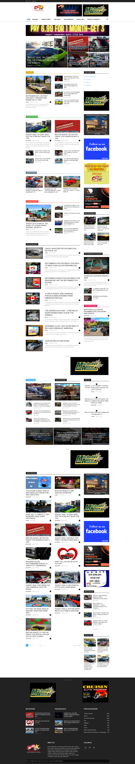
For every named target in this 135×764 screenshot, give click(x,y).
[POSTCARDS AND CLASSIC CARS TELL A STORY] (67, 391)
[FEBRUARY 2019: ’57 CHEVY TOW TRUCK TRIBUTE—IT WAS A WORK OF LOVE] (71, 181)
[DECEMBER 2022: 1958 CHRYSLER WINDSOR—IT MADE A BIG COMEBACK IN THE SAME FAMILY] (52, 182)
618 (40, 645)
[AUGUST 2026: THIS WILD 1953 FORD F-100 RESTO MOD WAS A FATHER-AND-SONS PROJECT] (99, 44)
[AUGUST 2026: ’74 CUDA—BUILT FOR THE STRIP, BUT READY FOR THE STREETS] (46, 54)
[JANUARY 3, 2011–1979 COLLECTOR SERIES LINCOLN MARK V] (38, 391)
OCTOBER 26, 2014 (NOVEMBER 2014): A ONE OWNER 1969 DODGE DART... (72, 94)
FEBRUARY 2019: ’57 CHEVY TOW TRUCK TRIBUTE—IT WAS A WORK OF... (71, 190)
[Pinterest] (89, 747)
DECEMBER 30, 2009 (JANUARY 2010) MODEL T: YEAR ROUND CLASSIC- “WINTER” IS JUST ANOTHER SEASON (42, 405)
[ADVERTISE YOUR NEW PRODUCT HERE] (96, 265)
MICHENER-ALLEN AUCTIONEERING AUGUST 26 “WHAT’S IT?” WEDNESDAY (37, 564)
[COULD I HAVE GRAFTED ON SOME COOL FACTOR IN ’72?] (34, 253)
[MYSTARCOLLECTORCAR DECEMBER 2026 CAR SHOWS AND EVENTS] (96, 327)
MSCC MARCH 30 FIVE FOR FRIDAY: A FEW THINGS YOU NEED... (71, 86)
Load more (96, 629)
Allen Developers (59, 761)
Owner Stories (45, 19)
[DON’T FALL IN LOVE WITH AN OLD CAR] (67, 553)
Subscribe (34, 1)
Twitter (87, 82)
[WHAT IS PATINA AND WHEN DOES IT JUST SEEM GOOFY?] (59, 730)
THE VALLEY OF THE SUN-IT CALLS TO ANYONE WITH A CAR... (103, 243)
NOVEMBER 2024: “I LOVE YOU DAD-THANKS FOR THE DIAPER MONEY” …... (103, 665)
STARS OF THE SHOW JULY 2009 (72, 213)
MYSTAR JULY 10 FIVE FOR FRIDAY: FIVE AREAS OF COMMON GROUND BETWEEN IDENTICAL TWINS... (96, 401)
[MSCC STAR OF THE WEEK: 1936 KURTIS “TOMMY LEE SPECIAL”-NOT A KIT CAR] (88, 614)
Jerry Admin (30, 65)
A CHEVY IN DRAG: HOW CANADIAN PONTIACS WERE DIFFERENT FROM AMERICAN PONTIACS (59, 296)
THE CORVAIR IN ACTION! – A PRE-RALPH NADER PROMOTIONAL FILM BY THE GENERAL (61, 313)
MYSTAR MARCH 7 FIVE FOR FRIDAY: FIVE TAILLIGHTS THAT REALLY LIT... (71, 78)
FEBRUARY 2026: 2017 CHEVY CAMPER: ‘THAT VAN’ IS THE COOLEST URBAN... (100, 622)
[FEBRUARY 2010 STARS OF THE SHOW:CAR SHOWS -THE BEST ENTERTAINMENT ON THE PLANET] (59, 222)
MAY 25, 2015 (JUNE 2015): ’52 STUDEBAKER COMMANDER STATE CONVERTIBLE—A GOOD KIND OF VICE (42, 420)
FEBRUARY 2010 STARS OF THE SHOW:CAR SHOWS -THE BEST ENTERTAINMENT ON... (72, 222)
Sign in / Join (28, 1)
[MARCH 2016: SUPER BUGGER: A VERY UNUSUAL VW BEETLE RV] (59, 722)
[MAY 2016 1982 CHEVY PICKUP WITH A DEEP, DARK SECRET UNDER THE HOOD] (90, 237)
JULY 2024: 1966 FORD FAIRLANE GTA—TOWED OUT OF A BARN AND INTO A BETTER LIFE (42, 412)
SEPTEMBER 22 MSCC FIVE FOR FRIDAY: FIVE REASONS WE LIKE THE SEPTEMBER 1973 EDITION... (62, 280)
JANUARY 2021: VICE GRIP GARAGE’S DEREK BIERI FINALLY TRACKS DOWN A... (72, 715)
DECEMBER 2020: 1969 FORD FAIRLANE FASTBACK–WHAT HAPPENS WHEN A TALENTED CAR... (89, 666)
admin (27, 102)
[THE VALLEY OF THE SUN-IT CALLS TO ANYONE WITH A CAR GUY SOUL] (103, 237)
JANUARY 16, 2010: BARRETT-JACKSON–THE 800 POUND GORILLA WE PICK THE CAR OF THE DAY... (96, 387)
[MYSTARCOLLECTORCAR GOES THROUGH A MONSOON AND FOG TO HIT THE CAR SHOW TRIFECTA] (58, 412)
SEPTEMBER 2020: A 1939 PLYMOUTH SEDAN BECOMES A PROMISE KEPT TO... (34, 190)
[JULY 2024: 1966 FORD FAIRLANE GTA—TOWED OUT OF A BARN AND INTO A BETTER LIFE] (29, 412)
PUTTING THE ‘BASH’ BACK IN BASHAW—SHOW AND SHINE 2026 (71, 160)
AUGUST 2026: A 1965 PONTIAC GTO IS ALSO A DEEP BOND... (67, 586)
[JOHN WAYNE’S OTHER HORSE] (34, 345)
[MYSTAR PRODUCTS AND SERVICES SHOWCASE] (67, 482)
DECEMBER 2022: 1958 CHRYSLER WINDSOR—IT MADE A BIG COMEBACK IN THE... (52, 190)
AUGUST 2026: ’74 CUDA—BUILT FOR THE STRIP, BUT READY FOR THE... (38, 136)
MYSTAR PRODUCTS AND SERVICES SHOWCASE (64, 492)
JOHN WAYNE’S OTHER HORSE (57, 341)
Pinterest (88, 85)
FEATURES (35, 19)
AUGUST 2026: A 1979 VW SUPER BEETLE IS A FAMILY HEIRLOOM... (67, 610)
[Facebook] (85, 747)
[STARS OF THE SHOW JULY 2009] (59, 215)
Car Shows (57, 19)
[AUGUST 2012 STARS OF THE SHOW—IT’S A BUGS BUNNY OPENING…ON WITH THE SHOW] (38, 213)
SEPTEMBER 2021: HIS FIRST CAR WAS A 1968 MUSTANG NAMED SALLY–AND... (37, 98)
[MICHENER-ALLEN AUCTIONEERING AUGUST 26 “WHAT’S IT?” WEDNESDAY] (38, 553)
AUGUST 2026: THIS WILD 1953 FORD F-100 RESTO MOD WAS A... (42, 152)
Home (28, 19)
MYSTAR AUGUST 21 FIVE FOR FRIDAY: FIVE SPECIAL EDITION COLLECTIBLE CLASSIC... (37, 634)
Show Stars (80, 19)
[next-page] (29, 111)
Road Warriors (68, 19)
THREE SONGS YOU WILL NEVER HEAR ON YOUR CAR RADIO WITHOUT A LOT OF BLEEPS (71, 420)
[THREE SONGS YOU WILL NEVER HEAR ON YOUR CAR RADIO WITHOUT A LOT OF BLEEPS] (58, 420)
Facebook (88, 79)
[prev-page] (27, 111)
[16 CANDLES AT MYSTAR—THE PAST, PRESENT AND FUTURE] (88, 290)
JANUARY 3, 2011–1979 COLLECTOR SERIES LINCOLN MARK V (36, 395)
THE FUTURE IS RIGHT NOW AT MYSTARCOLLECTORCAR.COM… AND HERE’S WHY (38, 493)
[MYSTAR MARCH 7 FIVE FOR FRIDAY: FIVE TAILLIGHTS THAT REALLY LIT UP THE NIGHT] (59, 78)
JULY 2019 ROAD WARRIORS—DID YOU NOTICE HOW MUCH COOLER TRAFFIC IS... (71, 230)
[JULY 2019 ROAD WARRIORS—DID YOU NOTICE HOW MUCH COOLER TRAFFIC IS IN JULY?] (59, 230)
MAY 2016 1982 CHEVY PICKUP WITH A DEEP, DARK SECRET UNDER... (89, 243)
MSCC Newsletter (90, 76)
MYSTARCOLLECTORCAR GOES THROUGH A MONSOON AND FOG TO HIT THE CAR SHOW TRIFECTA (71, 412)
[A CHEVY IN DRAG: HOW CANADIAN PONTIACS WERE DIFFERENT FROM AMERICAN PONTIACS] (33, 298)
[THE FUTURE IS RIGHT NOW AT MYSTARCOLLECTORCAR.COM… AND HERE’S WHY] (38, 482)
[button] (107, 19)
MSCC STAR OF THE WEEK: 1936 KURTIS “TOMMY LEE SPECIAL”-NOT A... (101, 614)
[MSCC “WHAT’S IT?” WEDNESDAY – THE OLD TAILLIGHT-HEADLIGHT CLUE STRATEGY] (88, 605)
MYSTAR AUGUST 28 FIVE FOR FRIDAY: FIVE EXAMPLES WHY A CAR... (67, 136)
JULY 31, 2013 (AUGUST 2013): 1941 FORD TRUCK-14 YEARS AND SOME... (71, 102)
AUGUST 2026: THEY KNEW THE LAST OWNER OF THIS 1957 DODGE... (72, 152)
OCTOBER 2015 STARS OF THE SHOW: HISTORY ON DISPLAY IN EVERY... (71, 207)
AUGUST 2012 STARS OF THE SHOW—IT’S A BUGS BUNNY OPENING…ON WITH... (37, 225)
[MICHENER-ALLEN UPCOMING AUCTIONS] (88, 298)
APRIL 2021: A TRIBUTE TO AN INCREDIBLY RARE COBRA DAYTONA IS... (37, 516)
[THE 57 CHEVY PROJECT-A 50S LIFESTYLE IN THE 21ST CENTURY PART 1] (39, 436)
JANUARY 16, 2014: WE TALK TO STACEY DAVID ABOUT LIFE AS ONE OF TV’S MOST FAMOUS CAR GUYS (71, 405)
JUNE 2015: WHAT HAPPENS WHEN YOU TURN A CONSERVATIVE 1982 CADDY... (100, 597)
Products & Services (93, 19)
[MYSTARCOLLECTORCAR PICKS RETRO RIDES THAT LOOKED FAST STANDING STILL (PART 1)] (95, 436)
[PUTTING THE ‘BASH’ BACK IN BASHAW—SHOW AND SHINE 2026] (59, 160)
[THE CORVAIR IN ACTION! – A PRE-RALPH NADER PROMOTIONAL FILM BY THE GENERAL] (33, 315)
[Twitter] (93, 747)
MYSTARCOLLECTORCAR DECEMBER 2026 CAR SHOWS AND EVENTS (95, 311)
